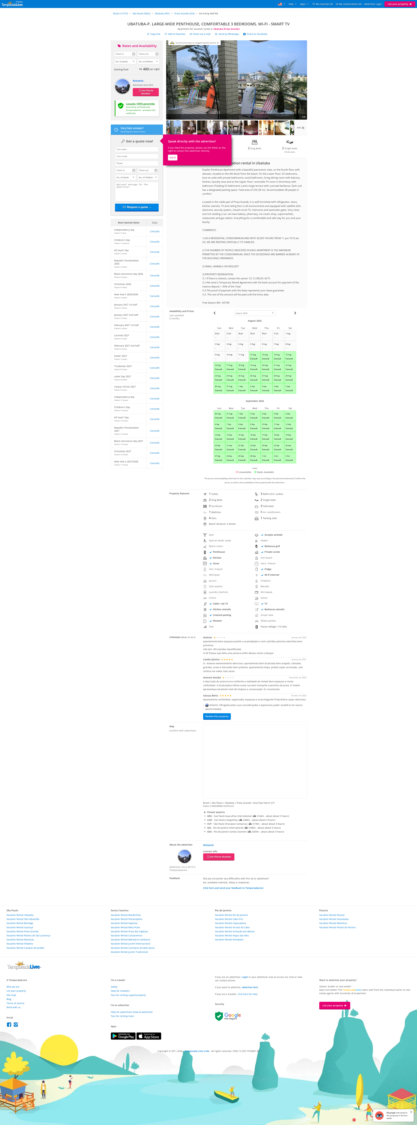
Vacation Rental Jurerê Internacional (130, 943)
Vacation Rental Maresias (20, 939)
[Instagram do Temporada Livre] (16, 1025)
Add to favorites (176, 33)
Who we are (13, 986)
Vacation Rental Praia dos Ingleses (129, 931)
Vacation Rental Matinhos (333, 923)
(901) (162, 13)
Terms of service (15, 1003)
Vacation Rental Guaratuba (334, 919)
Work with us (14, 1007)
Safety (114, 986)
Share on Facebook (256, 33)
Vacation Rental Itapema (124, 923)
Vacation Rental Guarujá (20, 927)
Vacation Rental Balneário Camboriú (130, 939)
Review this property (217, 716)
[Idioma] (282, 4)
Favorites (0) (324, 4)
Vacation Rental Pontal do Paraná (337, 927)
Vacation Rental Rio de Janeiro (231, 915)
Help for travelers (120, 990)
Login (245, 977)
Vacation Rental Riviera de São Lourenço (28, 935)
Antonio (138, 81)
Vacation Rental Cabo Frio (229, 919)
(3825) (141, 13)
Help (291, 4)
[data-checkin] (125, 53)
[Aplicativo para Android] (123, 1038)
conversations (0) (350, 4)
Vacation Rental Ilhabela (20, 943)
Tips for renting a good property (128, 995)
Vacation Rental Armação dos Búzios (235, 931)
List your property (398, 4)
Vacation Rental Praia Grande (22, 931)
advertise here (250, 987)
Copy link (155, 33)
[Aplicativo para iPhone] (148, 1038)
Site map (11, 995)
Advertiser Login (373, 4)
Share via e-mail (201, 33)
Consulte (154, 231)
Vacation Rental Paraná (332, 915)
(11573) (120, 13)
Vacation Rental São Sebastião (23, 919)
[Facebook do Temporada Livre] (10, 1025)
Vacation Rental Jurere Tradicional (129, 951)
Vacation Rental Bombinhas (126, 915)
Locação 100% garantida (140, 103)
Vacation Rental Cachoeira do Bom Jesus (133, 947)
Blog (9, 999)
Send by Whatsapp (229, 33)
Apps (303, 4)
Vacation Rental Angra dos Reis (232, 935)
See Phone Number (147, 92)
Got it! (173, 157)
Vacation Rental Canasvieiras (126, 935)
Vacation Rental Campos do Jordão (25, 947)
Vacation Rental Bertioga (20, 923)
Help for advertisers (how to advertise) (131, 1012)
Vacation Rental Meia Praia (125, 927)
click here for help (247, 994)
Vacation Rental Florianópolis (126, 919)
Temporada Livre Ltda (197, 1051)
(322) (184, 13)
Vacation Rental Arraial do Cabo (232, 927)
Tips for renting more (122, 1016)
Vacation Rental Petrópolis (229, 939)
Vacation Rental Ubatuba (20, 915)
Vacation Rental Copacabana (230, 923)
